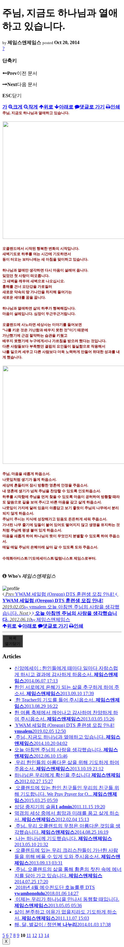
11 (28, 935)
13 (40, 935)
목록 (12, 641)
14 (46, 935)
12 (34, 935)
